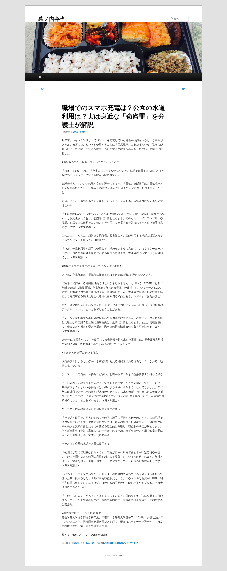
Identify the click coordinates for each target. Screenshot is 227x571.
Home (42, 77)
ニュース (90, 542)
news (76, 542)
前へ (41, 88)
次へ (185, 88)
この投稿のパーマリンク (126, 542)
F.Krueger (108, 542)
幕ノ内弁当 (51, 18)
